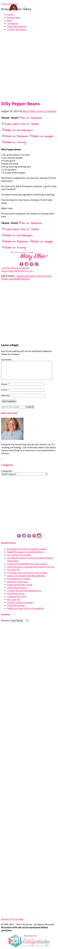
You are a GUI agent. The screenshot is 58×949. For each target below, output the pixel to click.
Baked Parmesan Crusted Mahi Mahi (25, 551)
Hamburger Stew (15, 593)
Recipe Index (13, 17)
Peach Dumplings (16, 605)
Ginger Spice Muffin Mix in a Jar (16, 270)
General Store (43, 276)
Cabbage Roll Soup (16, 596)
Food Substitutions (17, 26)
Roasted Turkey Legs (17, 581)
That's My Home (9, 3)
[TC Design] (29, 946)
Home (10, 14)
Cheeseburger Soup (17, 587)
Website (5, 395)
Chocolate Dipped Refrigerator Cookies (27, 563)
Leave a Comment (46, 111)
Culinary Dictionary (16, 29)
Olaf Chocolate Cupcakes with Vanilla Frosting (30, 566)
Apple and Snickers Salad (19, 584)
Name (5, 384)
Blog (9, 20)
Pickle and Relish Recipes (15, 278)
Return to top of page (12, 919)
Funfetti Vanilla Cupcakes (20, 602)
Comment (6, 359)
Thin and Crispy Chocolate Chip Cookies (27, 572)
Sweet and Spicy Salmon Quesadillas (25, 608)
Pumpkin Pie (13, 569)
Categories (12, 23)
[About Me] (12, 439)
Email (5, 389)
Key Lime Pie (13, 599)
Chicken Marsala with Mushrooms (24, 590)
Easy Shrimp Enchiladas (19, 554)
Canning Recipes (25, 276)
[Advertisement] (29, 65)
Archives (5, 620)
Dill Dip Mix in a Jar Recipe (16, 267)
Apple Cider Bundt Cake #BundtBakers (26, 575)
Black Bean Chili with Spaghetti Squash (27, 548)
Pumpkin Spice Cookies (19, 578)
